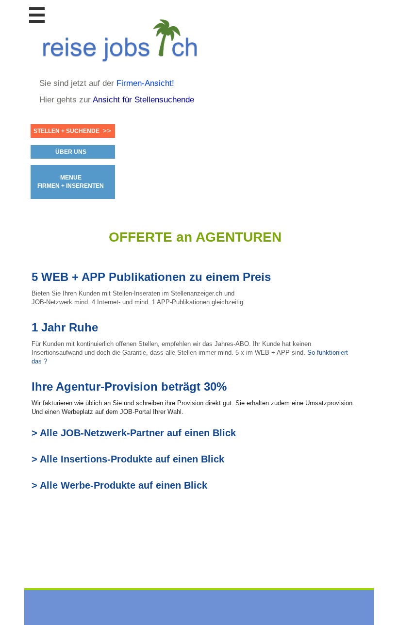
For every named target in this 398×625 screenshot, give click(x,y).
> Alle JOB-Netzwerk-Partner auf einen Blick (134, 433)
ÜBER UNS (70, 151)
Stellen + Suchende (66, 131)
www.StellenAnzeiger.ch (124, 39)
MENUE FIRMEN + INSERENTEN (70, 181)
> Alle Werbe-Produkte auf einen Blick (119, 485)
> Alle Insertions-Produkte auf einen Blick (128, 459)
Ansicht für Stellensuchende (143, 99)
